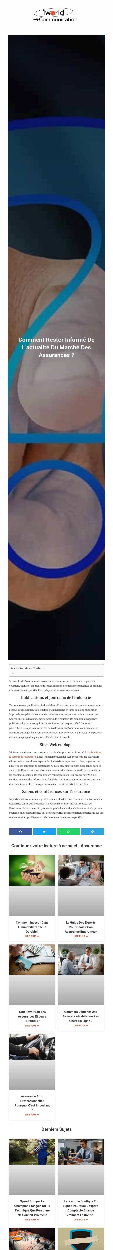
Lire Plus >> (32, 936)
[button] (20, 831)
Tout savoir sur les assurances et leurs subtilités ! (32, 1016)
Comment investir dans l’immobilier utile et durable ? (32, 927)
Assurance (91, 845)
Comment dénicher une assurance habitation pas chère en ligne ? (81, 1016)
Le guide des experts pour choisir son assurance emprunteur (81, 927)
